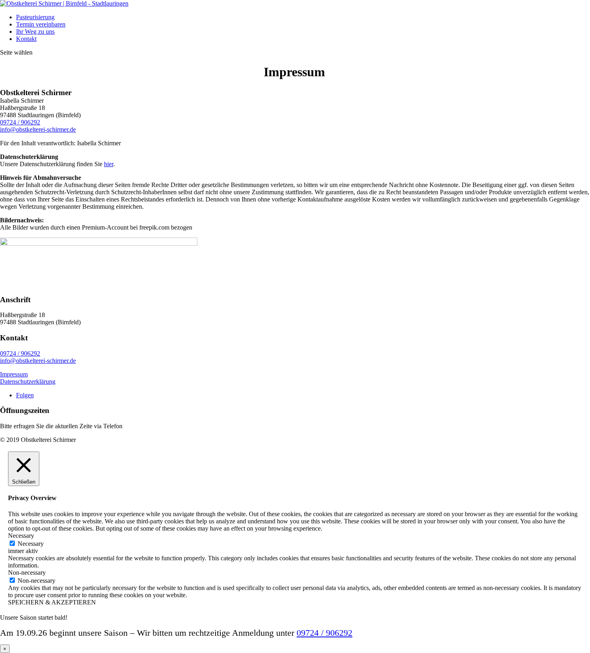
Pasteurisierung (35, 17)
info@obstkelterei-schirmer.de (38, 129)
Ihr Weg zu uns (35, 31)
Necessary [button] (21, 535)
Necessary (31, 543)
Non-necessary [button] (27, 572)
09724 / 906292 (20, 122)
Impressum (14, 374)
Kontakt (26, 38)
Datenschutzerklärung (27, 381)
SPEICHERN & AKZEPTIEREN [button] (52, 602)
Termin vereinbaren (40, 24)
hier (108, 164)
